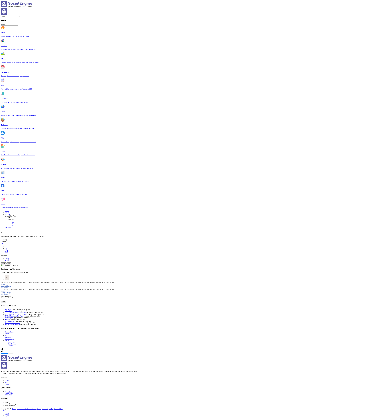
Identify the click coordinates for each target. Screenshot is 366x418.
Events (7, 384)
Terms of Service (22, 409)
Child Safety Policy (47, 409)
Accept (3, 284)
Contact (29, 409)
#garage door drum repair (12, 324)
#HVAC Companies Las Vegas (14, 316)
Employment (12, 344)
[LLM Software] (7, 277)
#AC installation (10, 321)
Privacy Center (36, 409)
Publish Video (9, 393)
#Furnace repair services (12, 323)
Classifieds (8, 337)
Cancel (3, 263)
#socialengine (9, 317)
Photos (7, 333)
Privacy (14, 409)
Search (3, 301)
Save (8, 263)
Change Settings (6, 286)
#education (8, 311)
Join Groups (8, 395)
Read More (4, 287)
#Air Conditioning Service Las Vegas (16, 314)
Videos (10, 345)
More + (7, 340)
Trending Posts (9, 332)
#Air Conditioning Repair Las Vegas (16, 312)
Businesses (11, 342)
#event (7, 319)
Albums (7, 380)
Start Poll (7, 391)
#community (8, 309)
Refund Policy (58, 409)
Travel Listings (9, 339)
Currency (3, 241)
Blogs (6, 335)
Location (3, 240)
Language (4, 255)
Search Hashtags (6, 296)
